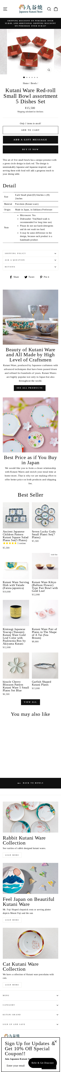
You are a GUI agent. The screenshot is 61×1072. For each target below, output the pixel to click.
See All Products (30, 388)
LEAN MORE (12, 855)
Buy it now (30, 149)
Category (9, 1005)
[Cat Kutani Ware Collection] (30, 943)
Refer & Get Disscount (43, 1063)
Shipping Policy (15, 253)
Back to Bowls (33, 783)
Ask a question (15, 260)
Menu (6, 995)
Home (26, 83)
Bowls (34, 83)
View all (30, 702)
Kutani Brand (12, 1015)
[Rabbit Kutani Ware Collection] (30, 817)
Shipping (21, 112)
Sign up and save (14, 1024)
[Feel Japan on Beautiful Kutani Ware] (30, 878)
